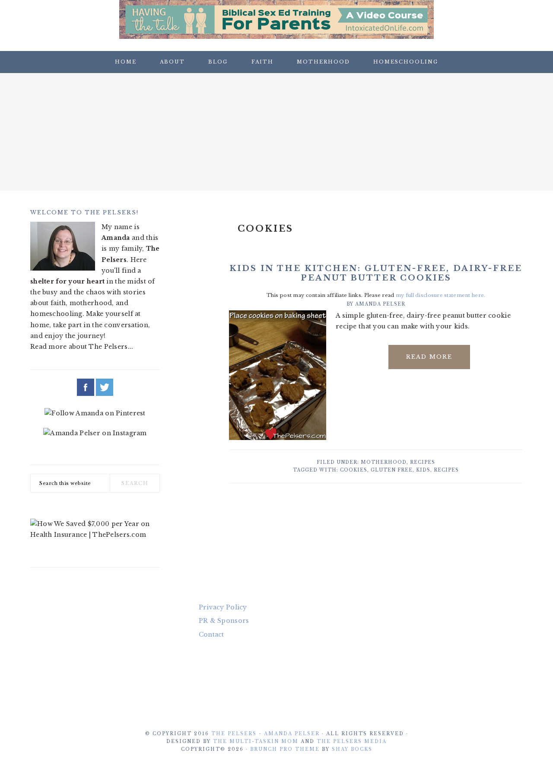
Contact (211, 634)
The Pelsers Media (352, 741)
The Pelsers (276, 129)
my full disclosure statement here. (441, 295)
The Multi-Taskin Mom (256, 741)
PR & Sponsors (224, 621)
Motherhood (384, 462)
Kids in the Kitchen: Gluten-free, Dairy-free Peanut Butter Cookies (375, 273)
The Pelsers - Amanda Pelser (265, 733)
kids (423, 470)
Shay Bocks (352, 749)
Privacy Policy (223, 607)
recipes (446, 470)
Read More (429, 356)
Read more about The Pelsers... (81, 347)
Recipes (422, 462)
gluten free (392, 470)
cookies (353, 470)
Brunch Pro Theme (285, 749)
